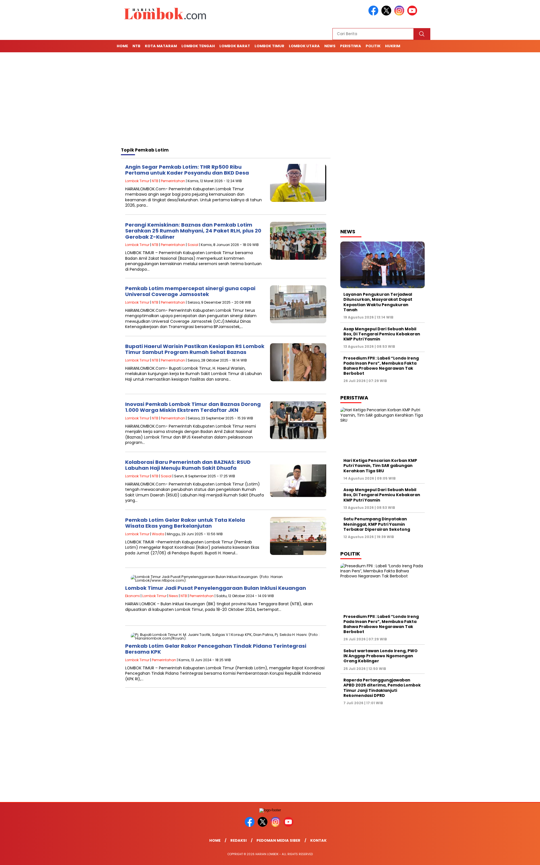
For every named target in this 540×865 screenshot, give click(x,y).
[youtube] (413, 14)
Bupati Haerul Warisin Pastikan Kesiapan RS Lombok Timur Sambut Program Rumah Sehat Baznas (194, 349)
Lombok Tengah (198, 46)
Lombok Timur (269, 46)
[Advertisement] (270, 100)
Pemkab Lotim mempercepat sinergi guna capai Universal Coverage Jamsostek (190, 291)
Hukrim (392, 46)
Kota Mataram (161, 46)
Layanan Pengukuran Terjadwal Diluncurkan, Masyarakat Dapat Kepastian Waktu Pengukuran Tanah (377, 302)
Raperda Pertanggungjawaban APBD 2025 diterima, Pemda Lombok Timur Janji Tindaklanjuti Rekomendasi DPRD (382, 687)
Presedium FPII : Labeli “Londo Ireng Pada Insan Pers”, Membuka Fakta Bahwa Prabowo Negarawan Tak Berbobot (381, 365)
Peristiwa (350, 46)
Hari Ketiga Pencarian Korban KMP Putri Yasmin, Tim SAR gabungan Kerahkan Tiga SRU (380, 465)
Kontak (318, 840)
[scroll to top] (519, 856)
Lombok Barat (234, 46)
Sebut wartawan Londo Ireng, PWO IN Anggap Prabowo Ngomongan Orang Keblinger (380, 656)
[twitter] (387, 14)
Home (122, 46)
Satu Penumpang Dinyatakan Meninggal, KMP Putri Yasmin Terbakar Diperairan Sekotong (377, 524)
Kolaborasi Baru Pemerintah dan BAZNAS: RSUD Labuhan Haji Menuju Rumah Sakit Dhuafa (188, 465)
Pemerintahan (173, 181)
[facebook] (374, 14)
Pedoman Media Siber (278, 840)
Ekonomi (132, 595)
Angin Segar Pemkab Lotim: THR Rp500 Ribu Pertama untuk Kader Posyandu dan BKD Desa (187, 170)
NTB (136, 46)
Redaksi (238, 840)
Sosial (193, 244)
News (330, 46)
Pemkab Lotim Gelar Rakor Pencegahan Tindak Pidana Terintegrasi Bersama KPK (215, 649)
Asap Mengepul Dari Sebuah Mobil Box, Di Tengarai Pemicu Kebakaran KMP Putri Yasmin (381, 334)
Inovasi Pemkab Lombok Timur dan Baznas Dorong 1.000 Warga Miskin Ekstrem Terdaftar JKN (193, 407)
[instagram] (400, 14)
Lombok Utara (304, 46)
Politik (373, 46)
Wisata (158, 534)
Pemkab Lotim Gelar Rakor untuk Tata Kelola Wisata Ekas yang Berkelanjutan (185, 523)
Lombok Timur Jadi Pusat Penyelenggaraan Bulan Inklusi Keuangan (215, 587)
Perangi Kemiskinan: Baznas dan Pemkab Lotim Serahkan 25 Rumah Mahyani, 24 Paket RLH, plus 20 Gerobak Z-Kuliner (193, 230)
